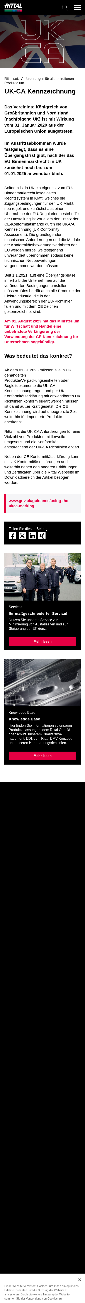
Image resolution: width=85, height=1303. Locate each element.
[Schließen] (80, 1279)
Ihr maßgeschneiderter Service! (38, 613)
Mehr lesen (43, 641)
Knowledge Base (24, 719)
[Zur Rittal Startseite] (13, 10)
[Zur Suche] (47, 7)
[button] (77, 7)
